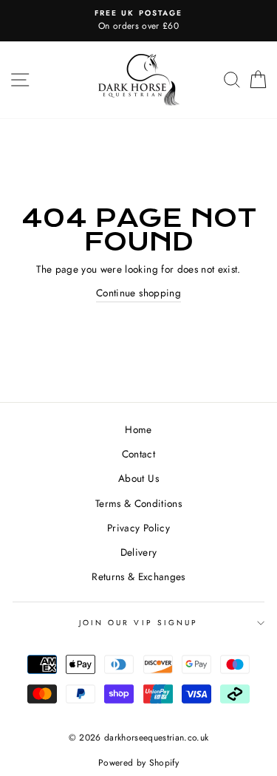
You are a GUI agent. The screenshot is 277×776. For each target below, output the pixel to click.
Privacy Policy (138, 527)
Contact (138, 453)
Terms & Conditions (138, 503)
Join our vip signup (138, 622)
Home (138, 429)
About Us (138, 478)
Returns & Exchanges (138, 576)
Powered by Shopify (138, 762)
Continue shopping (138, 292)
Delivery (138, 552)
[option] (138, 20)
